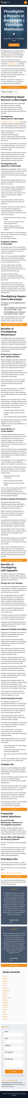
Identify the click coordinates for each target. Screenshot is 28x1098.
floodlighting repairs (13, 63)
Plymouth (5, 1014)
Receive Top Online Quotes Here (14, 560)
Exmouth (5, 995)
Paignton (5, 1016)
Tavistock (5, 988)
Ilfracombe (14, 872)
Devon (4, 1012)
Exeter (4, 985)
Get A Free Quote (14, 965)
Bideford (8, 872)
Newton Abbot (6, 997)
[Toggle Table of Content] (15, 92)
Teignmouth (6, 1002)
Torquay (5, 1009)
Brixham (5, 1019)
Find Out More (14, 809)
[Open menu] (25, 2)
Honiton (5, 992)
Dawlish (5, 1000)
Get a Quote (13, 45)
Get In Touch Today (14, 87)
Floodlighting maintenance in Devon (10, 122)
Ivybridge (5, 1007)
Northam (3, 872)
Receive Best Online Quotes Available (14, 324)
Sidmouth (5, 1004)
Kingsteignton (6, 990)
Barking (19, 872)
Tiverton (5, 983)
